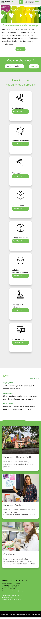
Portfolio (16, 111)
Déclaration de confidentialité (11, 599)
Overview (16, 343)
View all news (34, 379)
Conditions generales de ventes (12, 595)
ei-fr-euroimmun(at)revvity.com (16, 591)
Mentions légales (7, 597)
